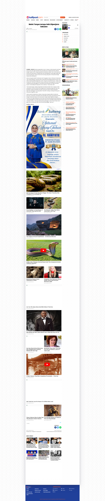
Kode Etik (37, 488)
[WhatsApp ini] (60, 29)
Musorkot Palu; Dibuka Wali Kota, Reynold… (71, 71)
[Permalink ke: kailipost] (27, 29)
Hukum (63, 58)
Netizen (71, 79)
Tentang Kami (29, 492)
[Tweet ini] (58, 29)
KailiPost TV (68, 101)
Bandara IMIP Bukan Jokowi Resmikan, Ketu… (71, 82)
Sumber (28, 423)
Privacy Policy (38, 490)
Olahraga (68, 68)
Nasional (73, 102)
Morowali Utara (72, 73)
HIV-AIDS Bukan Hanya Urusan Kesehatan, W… (70, 119)
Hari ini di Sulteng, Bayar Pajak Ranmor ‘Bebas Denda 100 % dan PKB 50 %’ (31, 458)
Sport (74, 68)
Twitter (63, 488)
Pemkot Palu (66, 36)
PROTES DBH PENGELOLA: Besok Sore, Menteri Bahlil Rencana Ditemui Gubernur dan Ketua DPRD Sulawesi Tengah (43, 446)
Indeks (27, 488)
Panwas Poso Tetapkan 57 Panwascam (33, 431)
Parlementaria (64, 59)
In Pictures (67, 58)
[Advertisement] (52, 7)
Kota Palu (66, 34)
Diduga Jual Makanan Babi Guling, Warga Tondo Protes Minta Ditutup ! (43, 458)
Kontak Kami (37, 492)
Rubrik (72, 59)
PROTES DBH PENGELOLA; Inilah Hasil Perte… (71, 130)
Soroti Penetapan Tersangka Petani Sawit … (72, 77)
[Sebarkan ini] (55, 29)
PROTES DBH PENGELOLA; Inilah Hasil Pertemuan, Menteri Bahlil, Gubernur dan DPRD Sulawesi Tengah (31, 446)
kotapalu (66, 38)
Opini (73, 64)
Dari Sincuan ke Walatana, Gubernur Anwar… (71, 98)
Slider (65, 41)
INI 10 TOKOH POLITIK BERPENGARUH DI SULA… (70, 108)
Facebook (56, 488)
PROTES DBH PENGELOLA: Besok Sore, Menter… (71, 115)
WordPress (72, 488)
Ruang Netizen (75, 79)
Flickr (71, 490)
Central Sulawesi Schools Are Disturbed (54, 431)
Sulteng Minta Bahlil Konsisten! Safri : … (70, 104)
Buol (69, 122)
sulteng (65, 40)
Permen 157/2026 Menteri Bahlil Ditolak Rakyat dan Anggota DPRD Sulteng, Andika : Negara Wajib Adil (55, 446)
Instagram (56, 490)
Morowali (71, 58)
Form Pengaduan (46, 492)
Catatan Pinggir (69, 64)
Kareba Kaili (73, 111)
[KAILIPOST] (34, 17)
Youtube (63, 490)
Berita (67, 111)
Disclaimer (45, 490)
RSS (54, 491)
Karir (27, 490)
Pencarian (63, 17)
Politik (69, 59)
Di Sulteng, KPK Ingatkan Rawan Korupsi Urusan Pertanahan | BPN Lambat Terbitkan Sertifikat (55, 459)
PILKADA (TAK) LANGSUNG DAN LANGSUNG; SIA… (71, 67)
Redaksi (44, 488)
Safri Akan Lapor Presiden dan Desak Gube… (69, 62)
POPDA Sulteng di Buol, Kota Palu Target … (71, 124)
